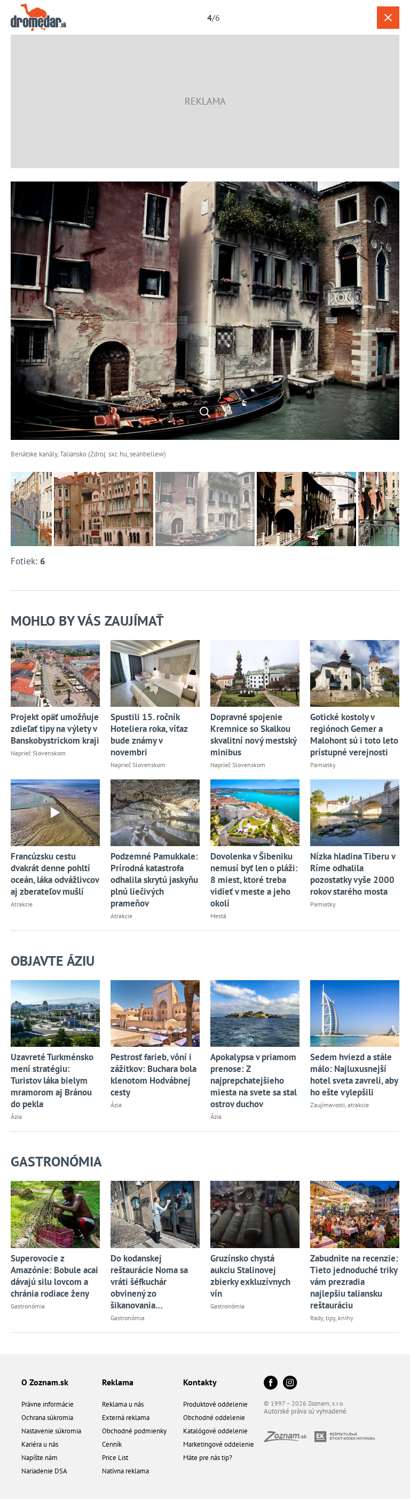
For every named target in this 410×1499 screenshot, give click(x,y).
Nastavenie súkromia (51, 1430)
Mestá (218, 916)
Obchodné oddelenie (214, 1417)
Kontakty (200, 1382)
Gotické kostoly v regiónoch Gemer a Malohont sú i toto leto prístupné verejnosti (354, 734)
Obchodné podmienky (134, 1430)
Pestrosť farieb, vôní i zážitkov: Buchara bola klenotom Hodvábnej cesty (153, 1074)
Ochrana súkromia (47, 1417)
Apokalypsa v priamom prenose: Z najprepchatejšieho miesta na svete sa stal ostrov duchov (253, 1080)
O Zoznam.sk (44, 1382)
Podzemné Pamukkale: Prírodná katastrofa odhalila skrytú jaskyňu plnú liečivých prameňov (154, 879)
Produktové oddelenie (215, 1404)
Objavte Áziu (52, 960)
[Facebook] (271, 1383)
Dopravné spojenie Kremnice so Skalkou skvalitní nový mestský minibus (253, 734)
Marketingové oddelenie (218, 1444)
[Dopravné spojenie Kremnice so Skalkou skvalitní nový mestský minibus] (254, 673)
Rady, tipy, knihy (331, 1318)
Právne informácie (47, 1404)
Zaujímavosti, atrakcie (339, 1105)
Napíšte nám (39, 1457)
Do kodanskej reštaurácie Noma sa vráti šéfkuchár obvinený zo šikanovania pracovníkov (149, 1281)
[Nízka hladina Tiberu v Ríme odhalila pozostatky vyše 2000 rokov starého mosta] (354, 812)
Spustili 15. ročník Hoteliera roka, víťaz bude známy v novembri (149, 734)
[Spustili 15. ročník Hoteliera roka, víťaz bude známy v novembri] (155, 673)
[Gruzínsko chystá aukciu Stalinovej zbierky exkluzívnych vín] (254, 1214)
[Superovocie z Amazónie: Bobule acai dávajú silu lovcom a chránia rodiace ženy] (55, 1214)
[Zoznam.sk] (289, 1438)
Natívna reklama (125, 1471)
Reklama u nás (123, 1404)
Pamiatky (323, 765)
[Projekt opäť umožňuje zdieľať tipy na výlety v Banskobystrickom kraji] (55, 673)
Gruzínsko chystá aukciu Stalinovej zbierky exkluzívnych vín (250, 1275)
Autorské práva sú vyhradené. (306, 1411)
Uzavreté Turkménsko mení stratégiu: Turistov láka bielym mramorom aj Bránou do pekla (52, 1080)
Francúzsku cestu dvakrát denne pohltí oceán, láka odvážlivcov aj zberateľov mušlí (55, 873)
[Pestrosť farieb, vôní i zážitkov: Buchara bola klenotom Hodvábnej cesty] (155, 1013)
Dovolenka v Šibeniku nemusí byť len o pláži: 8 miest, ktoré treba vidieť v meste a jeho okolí (254, 879)
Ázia (16, 1117)
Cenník (112, 1444)
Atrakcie (22, 904)
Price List (115, 1457)
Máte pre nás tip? (207, 1457)
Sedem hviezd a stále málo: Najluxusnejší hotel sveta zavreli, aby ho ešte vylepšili (354, 1074)
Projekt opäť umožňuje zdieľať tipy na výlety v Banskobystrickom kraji (55, 728)
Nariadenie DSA (44, 1471)
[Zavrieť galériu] (388, 17)
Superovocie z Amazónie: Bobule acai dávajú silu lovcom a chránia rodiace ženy (54, 1275)
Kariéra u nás (39, 1444)
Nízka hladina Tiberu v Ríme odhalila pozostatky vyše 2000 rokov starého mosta (352, 873)
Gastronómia (56, 1161)
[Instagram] (290, 1383)
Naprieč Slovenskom (38, 753)
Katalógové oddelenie (215, 1430)
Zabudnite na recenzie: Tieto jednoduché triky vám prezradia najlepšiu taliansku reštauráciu (354, 1281)
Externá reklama (125, 1417)
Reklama (117, 1382)
